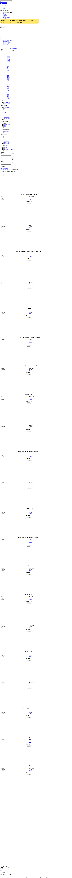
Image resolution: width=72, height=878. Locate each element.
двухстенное (6, 115)
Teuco (8, 91)
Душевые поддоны (6, 42)
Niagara (8, 81)
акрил (5, 147)
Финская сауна (7, 109)
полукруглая (6, 141)
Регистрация (4, 2)
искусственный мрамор (8, 149)
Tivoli (8, 94)
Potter (8, 86)
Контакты (4, 18)
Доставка (4, 14)
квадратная (6, 136)
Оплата (4, 13)
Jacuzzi (8, 75)
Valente (8, 96)
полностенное (7, 118)
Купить (29, 203)
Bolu (7, 63)
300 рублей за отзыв (6, 17)
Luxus (8, 78)
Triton (8, 95)
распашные (6, 132)
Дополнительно (4, 105)
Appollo (8, 59)
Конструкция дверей (5, 129)
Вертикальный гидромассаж (9, 112)
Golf (7, 71)
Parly (7, 85)
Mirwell (8, 79)
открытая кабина (7, 103)
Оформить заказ (3, 3)
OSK (7, 84)
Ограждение (3, 113)
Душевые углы (5, 44)
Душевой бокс (7, 107)
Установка (5, 15)
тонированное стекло (8, 127)
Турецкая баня (7, 110)
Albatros (8, 56)
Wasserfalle (9, 97)
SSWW (8, 89)
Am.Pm (8, 58)
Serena (8, 88)
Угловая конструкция (8, 108)
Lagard (8, 76)
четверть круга (7, 143)
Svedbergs (8, 90)
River (8, 87)
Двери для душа (6, 41)
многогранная (7, 138)
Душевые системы (6, 43)
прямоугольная (7, 142)
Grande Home (9, 72)
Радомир (8, 98)
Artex (8, 62)
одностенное (6, 117)
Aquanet (8, 61)
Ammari (8, 57)
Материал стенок (4, 121)
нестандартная (7, 140)
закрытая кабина (7, 102)
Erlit (7, 69)
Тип (2, 100)
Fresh (8, 70)
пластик (5, 125)
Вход (1, 2)
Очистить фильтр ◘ (13, 48)
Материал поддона (4, 145)
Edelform (8, 68)
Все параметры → (4, 168)
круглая (5, 137)
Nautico (8, 80)
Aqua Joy (8, 60)
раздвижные (6, 131)
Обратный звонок (3, 870)
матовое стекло (7, 124)
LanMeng (8, 77)
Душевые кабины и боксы (8, 40)
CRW (8, 66)
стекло (5, 126)
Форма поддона (4, 134)
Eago (7, 67)
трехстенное (6, 119)
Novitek (8, 82)
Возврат (4, 16)
